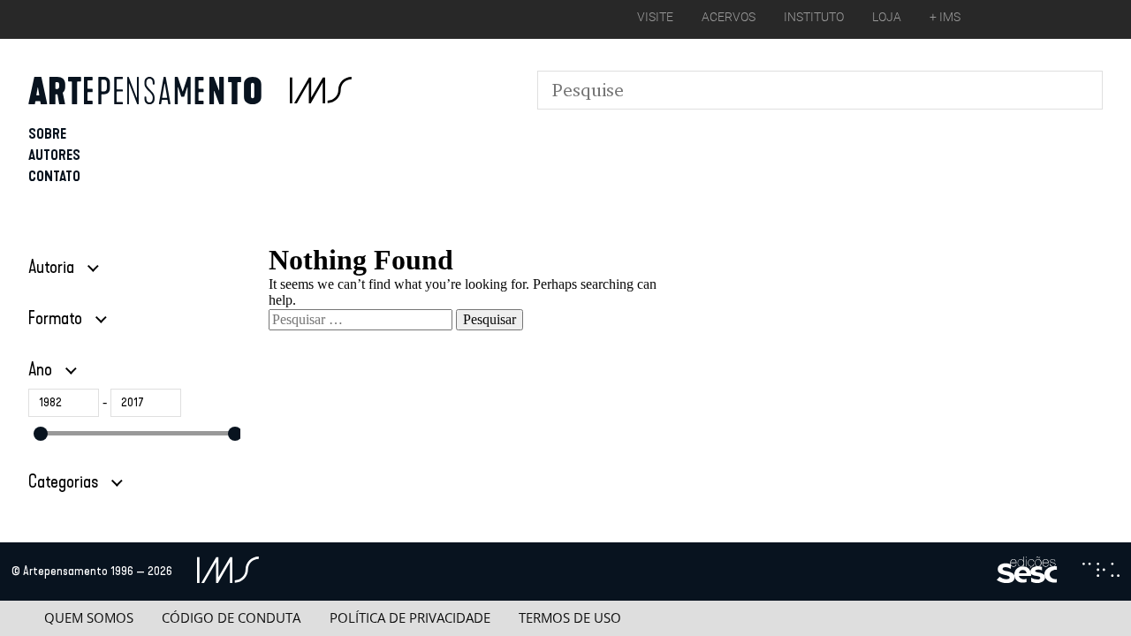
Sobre (47, 133)
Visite (655, 17)
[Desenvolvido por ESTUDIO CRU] (1101, 571)
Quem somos (88, 617)
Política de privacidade (410, 617)
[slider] (41, 434)
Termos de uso (570, 617)
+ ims (945, 17)
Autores (54, 155)
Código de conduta (231, 617)
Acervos (728, 17)
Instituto (814, 17)
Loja (886, 17)
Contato (54, 176)
